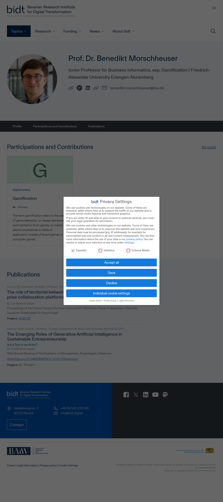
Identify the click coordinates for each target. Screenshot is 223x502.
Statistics (108, 250)
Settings (129, 242)
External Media (140, 250)
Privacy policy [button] (110, 301)
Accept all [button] (111, 262)
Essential (81, 250)
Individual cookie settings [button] (111, 293)
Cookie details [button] (95, 301)
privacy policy (134, 239)
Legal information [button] (126, 301)
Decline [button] (111, 283)
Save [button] (111, 273)
